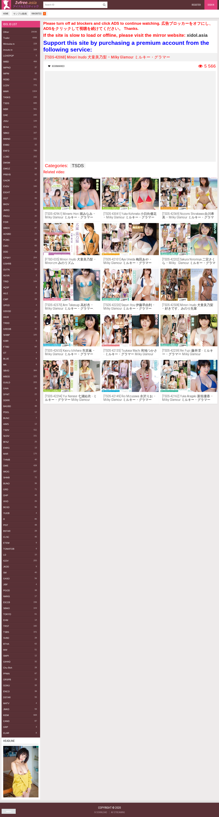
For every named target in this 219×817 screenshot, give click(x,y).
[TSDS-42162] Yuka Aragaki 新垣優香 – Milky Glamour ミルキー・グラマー (187, 397)
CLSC (6, 537)
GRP (5, 727)
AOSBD (7, 234)
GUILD (6, 382)
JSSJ (5, 121)
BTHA (6, 644)
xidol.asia (197, 35)
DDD (5, 251)
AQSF (6, 287)
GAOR (6, 180)
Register (196, 5)
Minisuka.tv (9, 44)
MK (5, 364)
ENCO (6, 691)
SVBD (6, 638)
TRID (5, 281)
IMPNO (7, 67)
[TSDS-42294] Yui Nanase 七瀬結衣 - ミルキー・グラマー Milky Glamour (71, 397)
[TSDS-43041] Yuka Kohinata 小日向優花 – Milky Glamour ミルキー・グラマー (129, 215)
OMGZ (6, 168)
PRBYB (7, 174)
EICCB (6, 602)
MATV (6, 703)
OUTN (6, 269)
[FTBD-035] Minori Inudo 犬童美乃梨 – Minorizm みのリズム (70, 261)
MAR (5, 453)
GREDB (7, 329)
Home (5, 13)
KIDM (6, 715)
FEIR (5, 222)
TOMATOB (8, 549)
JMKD (6, 709)
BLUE (6, 358)
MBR (5, 109)
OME (5, 465)
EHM (5, 620)
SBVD (6, 370)
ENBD (6, 145)
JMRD (6, 210)
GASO (6, 578)
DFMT (6, 394)
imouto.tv (8, 49)
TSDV (6, 430)
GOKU (6, 685)
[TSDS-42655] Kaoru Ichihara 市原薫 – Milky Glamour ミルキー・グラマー (70, 352)
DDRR (6, 400)
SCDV (6, 436)
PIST (5, 525)
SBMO (6, 608)
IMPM (6, 73)
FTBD (6, 347)
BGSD (6, 507)
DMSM (6, 162)
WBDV (6, 228)
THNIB (6, 459)
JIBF (5, 584)
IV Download (100, 812)
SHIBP (6, 335)
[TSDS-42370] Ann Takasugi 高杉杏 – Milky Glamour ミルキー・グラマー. (69, 306)
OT (4, 352)
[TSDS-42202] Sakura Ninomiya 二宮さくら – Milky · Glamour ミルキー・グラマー (188, 261)
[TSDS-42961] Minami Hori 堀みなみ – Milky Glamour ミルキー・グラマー (70, 215)
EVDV (6, 186)
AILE (5, 293)
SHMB (6, 477)
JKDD (6, 566)
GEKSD (7, 311)
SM (5, 572)
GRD (5, 489)
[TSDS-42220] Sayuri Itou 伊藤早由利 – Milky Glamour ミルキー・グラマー (129, 306)
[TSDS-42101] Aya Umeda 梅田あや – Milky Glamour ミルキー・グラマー (127, 261)
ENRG (6, 448)
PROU (6, 216)
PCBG (6, 240)
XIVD (5, 501)
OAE (5, 115)
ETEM (6, 543)
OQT (5, 198)
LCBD (6, 156)
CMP (5, 299)
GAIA (5, 388)
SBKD (6, 133)
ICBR (5, 341)
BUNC (6, 418)
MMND (6, 139)
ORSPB (7, 679)
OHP (5, 495)
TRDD (6, 323)
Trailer (6, 38)
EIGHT (6, 192)
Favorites (38, 13)
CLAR (6, 733)
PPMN (6, 673)
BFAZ (6, 442)
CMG (5, 246)
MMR (6, 91)
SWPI (6, 655)
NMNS (6, 596)
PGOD (6, 590)
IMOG (6, 471)
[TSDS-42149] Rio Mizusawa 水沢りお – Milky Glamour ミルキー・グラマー (129, 397)
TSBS (6, 632)
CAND (6, 721)
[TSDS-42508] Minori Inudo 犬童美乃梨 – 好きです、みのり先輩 (187, 306)
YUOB (6, 513)
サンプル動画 (20, 13)
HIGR (6, 317)
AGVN (6, 275)
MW (5, 650)
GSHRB (7, 263)
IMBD (6, 61)
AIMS (6, 424)
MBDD (6, 376)
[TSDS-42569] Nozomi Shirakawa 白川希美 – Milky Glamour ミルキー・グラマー (188, 215)
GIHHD (6, 661)
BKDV (6, 204)
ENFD (6, 150)
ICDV (5, 560)
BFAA (6, 127)
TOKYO (7, 614)
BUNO (6, 483)
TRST (6, 626)
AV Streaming (118, 812)
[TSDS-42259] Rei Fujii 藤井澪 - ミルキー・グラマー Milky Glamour (187, 352)
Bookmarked (58, 66)
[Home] (21, 5)
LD (4, 554)
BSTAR (6, 531)
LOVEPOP (8, 55)
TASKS (6, 97)
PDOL (6, 412)
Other (6, 32)
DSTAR (7, 697)
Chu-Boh (7, 667)
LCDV (6, 85)
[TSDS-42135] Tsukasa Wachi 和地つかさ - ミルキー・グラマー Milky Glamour (130, 352)
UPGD (6, 305)
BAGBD (7, 406)
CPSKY (7, 257)
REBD (6, 79)
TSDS (6, 103)
